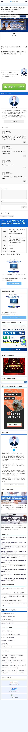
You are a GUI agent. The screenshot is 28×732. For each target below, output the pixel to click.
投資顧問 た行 (13, 657)
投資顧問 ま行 (20, 655)
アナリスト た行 (14, 672)
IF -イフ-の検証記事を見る (14, 283)
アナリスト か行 (22, 665)
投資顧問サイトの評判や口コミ (8, 616)
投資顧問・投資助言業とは (7, 619)
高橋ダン (19, 662)
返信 (24, 142)
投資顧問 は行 (22, 670)
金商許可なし (5, 667)
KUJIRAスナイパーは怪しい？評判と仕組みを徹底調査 (13, 565)
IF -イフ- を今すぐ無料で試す (13, 317)
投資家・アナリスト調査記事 (7, 637)
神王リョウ (13, 662)
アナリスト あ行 (14, 667)
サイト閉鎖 (22, 672)
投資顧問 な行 (5, 657)
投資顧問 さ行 (12, 655)
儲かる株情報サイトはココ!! (14, 87)
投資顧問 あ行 (5, 672)
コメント (4, 188)
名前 (2, 201)
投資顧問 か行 (4, 216)
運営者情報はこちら (14, 484)
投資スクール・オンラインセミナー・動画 (10, 634)
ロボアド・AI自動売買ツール (7, 631)
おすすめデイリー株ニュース (19, 660)
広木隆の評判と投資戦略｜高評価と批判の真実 (11, 600)
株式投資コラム (4, 643)
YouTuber (5, 655)
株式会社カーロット (6, 670)
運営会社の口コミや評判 (6, 646)
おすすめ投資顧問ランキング (7, 613)
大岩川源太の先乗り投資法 (18, 505)
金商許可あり (5, 662)
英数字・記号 (5, 665)
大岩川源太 (15, 670)
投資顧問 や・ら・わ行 (7, 660)
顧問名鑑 (11, 216)
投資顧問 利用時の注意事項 (7, 623)
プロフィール (14, 121)
